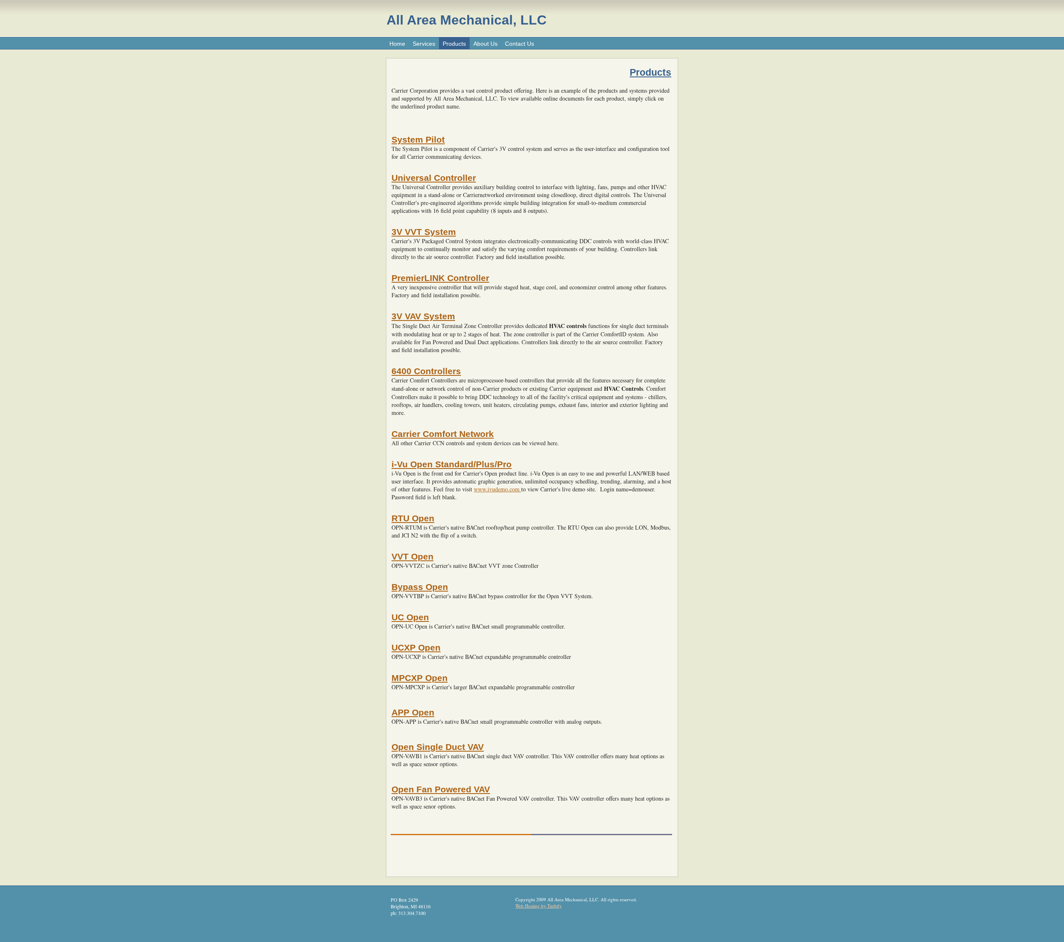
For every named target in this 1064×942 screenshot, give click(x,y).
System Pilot (418, 139)
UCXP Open (416, 647)
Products (454, 43)
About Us (485, 43)
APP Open (413, 712)
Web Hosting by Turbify (538, 906)
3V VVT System (424, 232)
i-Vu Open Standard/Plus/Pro (452, 464)
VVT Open (412, 556)
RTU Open (413, 518)
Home (397, 43)
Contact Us (519, 43)
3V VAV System (423, 316)
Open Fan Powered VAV (441, 789)
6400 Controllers (426, 371)
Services (424, 43)
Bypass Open (420, 587)
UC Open (410, 617)
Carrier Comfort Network (443, 434)
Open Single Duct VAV (438, 747)
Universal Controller (434, 177)
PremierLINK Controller (440, 278)
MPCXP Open (420, 678)
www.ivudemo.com (497, 489)
